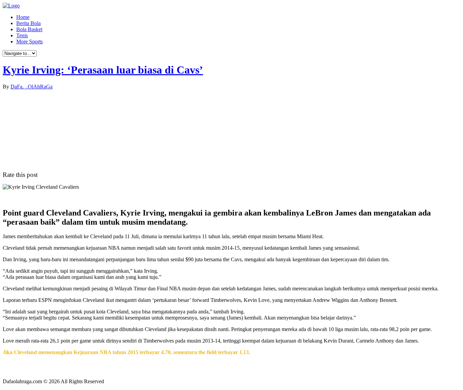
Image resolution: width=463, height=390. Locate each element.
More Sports (29, 41)
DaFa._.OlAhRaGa (32, 86)
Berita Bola (28, 23)
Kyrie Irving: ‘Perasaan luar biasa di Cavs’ (103, 70)
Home (22, 17)
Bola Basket (29, 29)
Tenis (22, 35)
